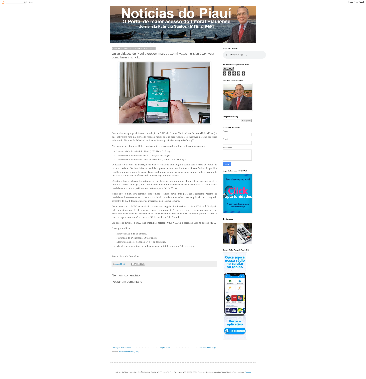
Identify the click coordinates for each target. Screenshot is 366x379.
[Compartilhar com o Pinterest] (143, 264)
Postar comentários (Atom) (129, 352)
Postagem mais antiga (207, 348)
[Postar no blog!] (135, 264)
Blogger (248, 372)
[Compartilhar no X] (137, 264)
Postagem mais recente (122, 348)
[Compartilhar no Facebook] (140, 264)
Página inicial (165, 348)
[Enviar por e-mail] (132, 264)
